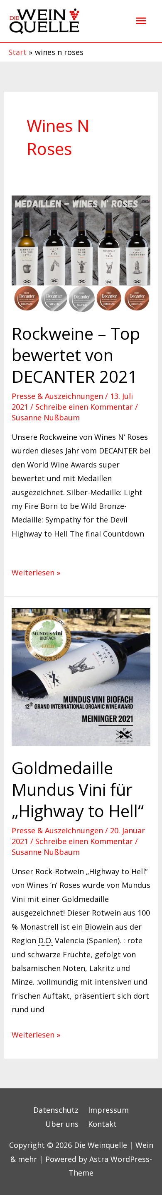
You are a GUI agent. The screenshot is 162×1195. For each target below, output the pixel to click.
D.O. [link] (45, 940)
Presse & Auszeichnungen (57, 396)
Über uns (62, 1124)
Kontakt (102, 1124)
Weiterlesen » (36, 571)
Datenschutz (56, 1110)
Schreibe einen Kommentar (84, 407)
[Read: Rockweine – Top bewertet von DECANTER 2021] (81, 253)
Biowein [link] (99, 927)
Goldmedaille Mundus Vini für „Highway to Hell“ (78, 789)
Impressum (108, 1110)
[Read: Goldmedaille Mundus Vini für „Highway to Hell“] (81, 676)
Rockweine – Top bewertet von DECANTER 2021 (76, 355)
